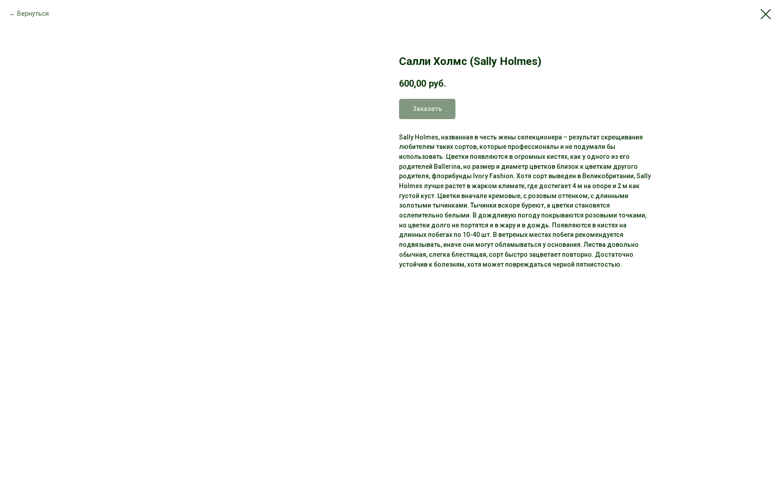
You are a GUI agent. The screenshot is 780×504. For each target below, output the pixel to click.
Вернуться (33, 13)
